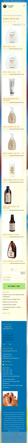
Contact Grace (8, 365)
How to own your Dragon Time (11, 299)
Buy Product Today (14, 286)
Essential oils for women (9, 304)
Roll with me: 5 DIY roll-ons (10, 302)
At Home (9, 15)
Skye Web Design (16, 436)
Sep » (10, 344)
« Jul (4, 344)
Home (4, 15)
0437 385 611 (7, 1)
